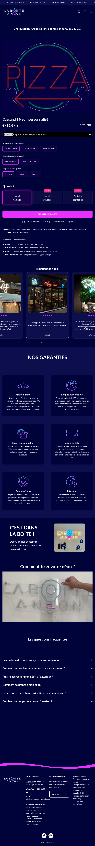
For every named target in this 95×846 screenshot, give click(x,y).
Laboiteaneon (50, 843)
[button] (41, 342)
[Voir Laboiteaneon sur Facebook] (44, 835)
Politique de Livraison (81, 796)
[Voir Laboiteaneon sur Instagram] (50, 835)
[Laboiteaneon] (14, 11)
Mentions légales (79, 776)
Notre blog (77, 799)
